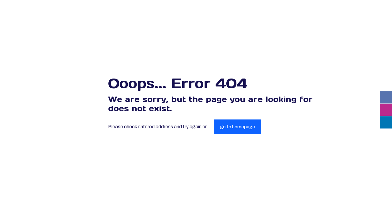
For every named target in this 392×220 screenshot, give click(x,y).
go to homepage (237, 126)
